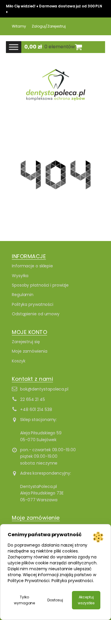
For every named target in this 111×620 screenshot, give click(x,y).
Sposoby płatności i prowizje (40, 285)
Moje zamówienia (29, 351)
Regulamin (22, 295)
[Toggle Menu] (13, 47)
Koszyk (18, 361)
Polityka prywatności (32, 304)
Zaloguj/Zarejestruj (48, 26)
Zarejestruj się (26, 342)
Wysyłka (20, 276)
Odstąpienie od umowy (35, 314)
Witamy (19, 26)
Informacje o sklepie (32, 266)
